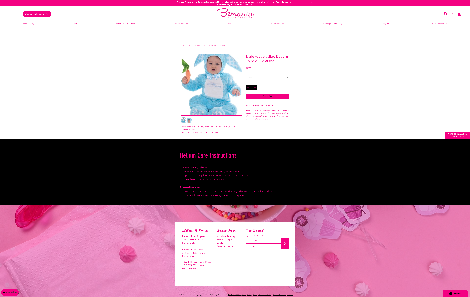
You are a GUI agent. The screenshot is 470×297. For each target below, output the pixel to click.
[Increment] (255, 87)
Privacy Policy (247, 295)
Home (183, 45)
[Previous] (158, 3)
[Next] (311, 3)
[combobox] (267, 77)
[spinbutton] (251, 87)
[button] (459, 14)
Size (248, 73)
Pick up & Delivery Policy (262, 295)
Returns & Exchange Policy (283, 295)
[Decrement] (247, 87)
